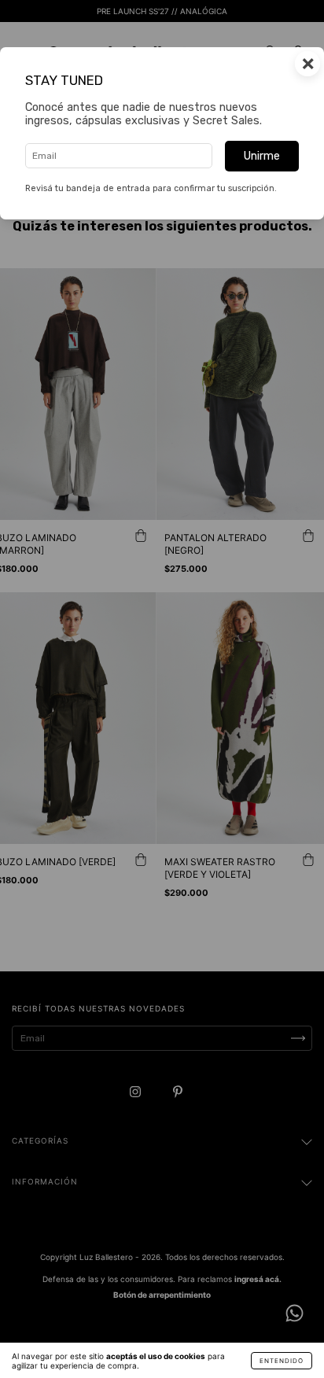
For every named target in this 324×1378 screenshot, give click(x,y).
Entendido (282, 1361)
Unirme (262, 156)
